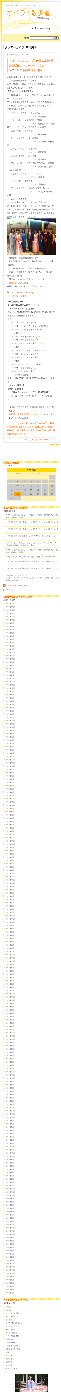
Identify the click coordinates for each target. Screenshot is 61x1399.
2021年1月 (10, 756)
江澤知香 (49, 427)
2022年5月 (10, 704)
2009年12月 (10, 1189)
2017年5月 (10, 899)
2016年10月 (10, 922)
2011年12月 (10, 1111)
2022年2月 (10, 714)
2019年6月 (10, 818)
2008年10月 (10, 1234)
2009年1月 (10, 1224)
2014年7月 (10, 1010)
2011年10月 (10, 1117)
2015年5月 (10, 977)
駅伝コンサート (19, 433)
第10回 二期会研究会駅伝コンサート (25, 414)
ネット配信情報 (11, 1333)
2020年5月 (10, 782)
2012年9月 (10, 1081)
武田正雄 (40, 427)
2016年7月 (10, 932)
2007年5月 (10, 1289)
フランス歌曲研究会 (20, 423)
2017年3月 (10, 906)
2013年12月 (10, 1032)
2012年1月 (10, 1107)
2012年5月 (10, 1094)
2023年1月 (10, 678)
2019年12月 (10, 798)
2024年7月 (10, 629)
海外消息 (9, 1365)
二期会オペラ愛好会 (13, 1346)
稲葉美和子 (21, 430)
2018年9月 (10, 847)
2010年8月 (10, 1163)
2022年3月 (10, 711)
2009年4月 (10, 1215)
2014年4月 (10, 1019)
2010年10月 (10, 1156)
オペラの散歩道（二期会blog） (31, 12)
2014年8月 (10, 1006)
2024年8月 (10, 626)
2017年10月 (10, 883)
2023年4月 (10, 672)
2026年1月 (10, 603)
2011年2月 (10, 1143)
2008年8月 (10, 1241)
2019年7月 (10, 815)
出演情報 (9, 1359)
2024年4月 (10, 639)
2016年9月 (10, 925)
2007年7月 (10, 1283)
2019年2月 (10, 831)
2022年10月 (10, 688)
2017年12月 (10, 876)
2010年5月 (10, 1172)
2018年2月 (10, 870)
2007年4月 (10, 1293)
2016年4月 (10, 941)
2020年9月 (10, 769)
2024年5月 (10, 636)
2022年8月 (10, 694)
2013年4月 (10, 1058)
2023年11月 (10, 655)
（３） (46, 329)
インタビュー (10, 1320)
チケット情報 (10, 1329)
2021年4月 (10, 746)
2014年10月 (10, 1000)
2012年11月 (10, 1075)
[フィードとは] (8, 589)
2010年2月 (10, 1182)
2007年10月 (10, 1273)
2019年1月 (10, 834)
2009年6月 (10, 1208)
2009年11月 (10, 1192)
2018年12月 (10, 837)
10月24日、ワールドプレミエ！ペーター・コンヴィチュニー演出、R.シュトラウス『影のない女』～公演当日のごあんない (32, 577)
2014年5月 (10, 1016)
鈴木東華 (48, 430)
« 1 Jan (5, 502)
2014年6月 (10, 1013)
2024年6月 (10, 633)
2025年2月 (10, 613)
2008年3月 (10, 1257)
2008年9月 (10, 1237)
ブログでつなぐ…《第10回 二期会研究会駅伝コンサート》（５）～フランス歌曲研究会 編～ (31, 65)
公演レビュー (10, 1352)
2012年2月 (10, 1104)
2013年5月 (10, 1055)
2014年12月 (10, 993)
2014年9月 (10, 1003)
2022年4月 (10, 707)
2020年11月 (10, 763)
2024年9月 (10, 623)
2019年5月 (10, 821)
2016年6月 (10, 935)
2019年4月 (10, 824)
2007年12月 (10, 1267)
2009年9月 (10, 1198)
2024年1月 (10, 649)
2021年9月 (10, 730)
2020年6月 (10, 779)
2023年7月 (10, 668)
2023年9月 (10, 662)
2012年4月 (10, 1098)
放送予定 (9, 1362)
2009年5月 (10, 1211)
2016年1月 (10, 951)
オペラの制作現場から (14, 1323)
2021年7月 (10, 737)
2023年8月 (10, 665)
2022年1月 (10, 717)
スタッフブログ (11, 1326)
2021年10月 (10, 727)
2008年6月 (10, 1247)
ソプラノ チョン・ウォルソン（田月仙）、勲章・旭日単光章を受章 (30, 557)
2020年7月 (10, 776)
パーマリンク (50, 439)
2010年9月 (10, 1159)
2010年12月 (10, 1150)
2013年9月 (10, 1042)
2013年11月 (10, 1036)
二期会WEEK (10, 1342)
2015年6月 (10, 974)
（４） (44, 350)
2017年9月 (10, 886)
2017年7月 (10, 893)
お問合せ (13, 282)
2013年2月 (10, 1065)
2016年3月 (10, 945)
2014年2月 (10, 1026)
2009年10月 (10, 1195)
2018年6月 (10, 857)
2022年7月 (10, 698)
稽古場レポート (11, 1368)
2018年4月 (10, 863)
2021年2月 (10, 753)
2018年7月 (10, 854)
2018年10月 (10, 844)
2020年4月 (10, 785)
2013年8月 (10, 1045)
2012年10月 (10, 1078)
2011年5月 (10, 1133)
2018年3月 (10, 867)
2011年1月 (10, 1146)
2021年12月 (10, 720)
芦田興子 (30, 430)
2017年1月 (10, 912)
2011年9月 (10, 1120)
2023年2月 (10, 675)
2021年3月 (10, 750)
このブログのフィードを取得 (16, 585)
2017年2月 (10, 909)
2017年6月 (10, 896)
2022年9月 (10, 691)
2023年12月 (10, 652)
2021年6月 (10, 740)
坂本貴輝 (14, 427)
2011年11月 (10, 1114)
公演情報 (38, 439)
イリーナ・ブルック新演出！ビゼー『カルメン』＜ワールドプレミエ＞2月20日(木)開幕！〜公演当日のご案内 (32, 544)
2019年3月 (10, 828)
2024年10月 (10, 620)
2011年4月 (10, 1137)
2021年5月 (10, 743)
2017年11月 (10, 880)
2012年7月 (10, 1088)
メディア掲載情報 (12, 1336)
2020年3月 (10, 789)
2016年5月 (10, 938)
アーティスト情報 (12, 1313)
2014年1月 (10, 1029)
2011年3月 (10, 1140)
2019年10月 (10, 805)
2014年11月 (10, 997)
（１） (40, 343)
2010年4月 (10, 1176)
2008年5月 (10, 1250)
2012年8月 (10, 1085)
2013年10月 (10, 1039)
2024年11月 (10, 616)
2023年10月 (10, 659)
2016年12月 (10, 915)
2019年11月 (10, 802)
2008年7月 (10, 1244)
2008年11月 (10, 1231)
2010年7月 (10, 1166)
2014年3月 (10, 1023)
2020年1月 (10, 795)
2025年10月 (10, 610)
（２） (38, 336)
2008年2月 (10, 1260)
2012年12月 (10, 1072)
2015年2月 (10, 987)
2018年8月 (10, 850)
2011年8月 (10, 1124)
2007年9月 (10, 1276)
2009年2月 (10, 1221)
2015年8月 (10, 967)
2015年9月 (10, 964)
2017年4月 (10, 902)
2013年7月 (10, 1049)
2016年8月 (10, 928)
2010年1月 (10, 1185)
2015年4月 (10, 980)
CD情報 (8, 1307)
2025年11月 (10, 607)
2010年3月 (10, 1179)
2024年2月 (10, 646)
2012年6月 (10, 1091)
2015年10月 (10, 961)
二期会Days (10, 1339)
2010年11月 (10, 1153)
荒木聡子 (39, 430)
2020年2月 (10, 792)
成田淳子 (23, 427)
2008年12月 (10, 1228)
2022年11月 (10, 685)
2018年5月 (10, 860)
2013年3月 (10, 1062)
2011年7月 (10, 1127)
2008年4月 (10, 1254)
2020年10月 (10, 766)
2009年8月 (10, 1202)
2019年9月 (10, 808)
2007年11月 (10, 1270)
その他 (8, 1310)
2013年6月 (10, 1052)
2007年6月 (10, 1286)
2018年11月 (10, 841)
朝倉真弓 (31, 427)
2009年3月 (10, 1218)
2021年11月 (10, 724)
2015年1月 (10, 990)
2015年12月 (10, 954)
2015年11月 (10, 958)
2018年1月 (10, 873)
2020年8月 (10, 772)
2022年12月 (10, 681)
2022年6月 (10, 701)
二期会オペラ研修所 (13, 1349)
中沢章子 (43, 423)
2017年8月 (10, 889)
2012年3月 (10, 1101)
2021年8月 (10, 733)
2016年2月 (10, 948)
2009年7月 (10, 1205)
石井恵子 (11, 430)
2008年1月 (10, 1263)
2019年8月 (10, 811)
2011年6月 (10, 1130)
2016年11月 (10, 919)
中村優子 (34, 423)
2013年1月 (10, 1068)
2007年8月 (10, 1280)
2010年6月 (10, 1169)
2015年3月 (10, 984)
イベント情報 (10, 1316)
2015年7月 (10, 971)
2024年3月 (10, 642)
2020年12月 (10, 759)
